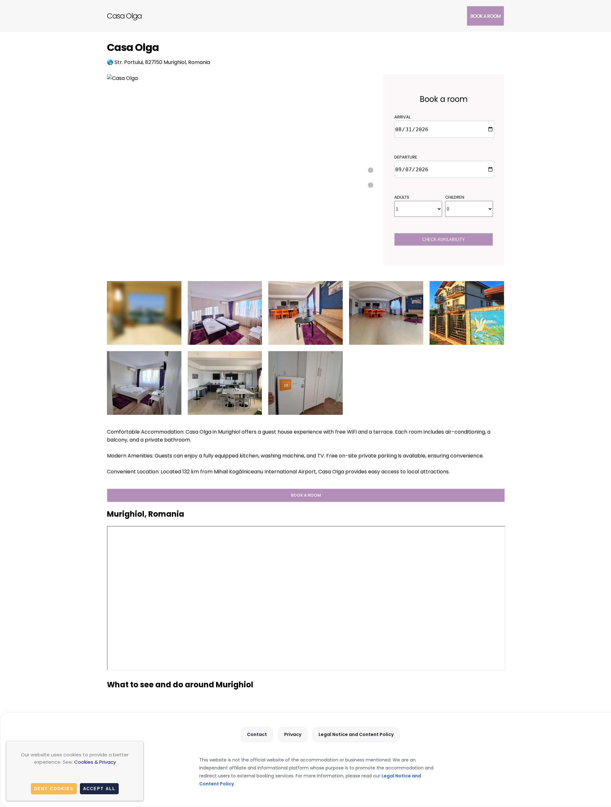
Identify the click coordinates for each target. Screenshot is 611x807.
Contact (257, 734)
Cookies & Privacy (95, 762)
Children (454, 197)
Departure (405, 157)
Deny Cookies (54, 788)
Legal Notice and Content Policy (356, 734)
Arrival (402, 117)
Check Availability (443, 239)
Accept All (99, 788)
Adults (401, 197)
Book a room (485, 16)
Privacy (292, 734)
